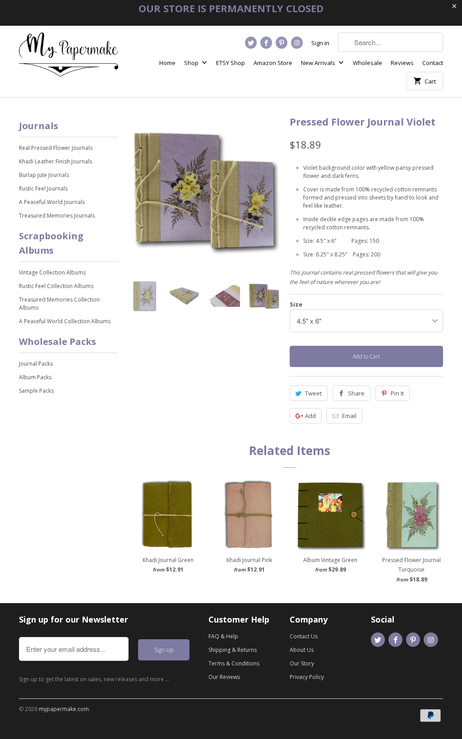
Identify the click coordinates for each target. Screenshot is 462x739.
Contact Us (304, 636)
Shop (192, 63)
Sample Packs (36, 391)
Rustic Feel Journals (43, 188)
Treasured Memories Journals (57, 215)
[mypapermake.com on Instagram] (297, 43)
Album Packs (35, 377)
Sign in (320, 43)
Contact (432, 63)
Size (296, 304)
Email (349, 416)
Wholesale (367, 63)
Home (167, 63)
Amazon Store (273, 63)
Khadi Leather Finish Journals (55, 161)
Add (310, 416)
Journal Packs (36, 363)
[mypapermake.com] (68, 58)
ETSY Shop (230, 63)
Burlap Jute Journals (44, 175)
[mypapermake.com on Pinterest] (281, 43)
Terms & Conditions (233, 663)
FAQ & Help (223, 636)
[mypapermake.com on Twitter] (251, 43)
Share (356, 393)
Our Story (302, 663)
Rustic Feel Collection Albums (56, 286)
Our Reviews (224, 677)
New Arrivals (319, 63)
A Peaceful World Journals (52, 202)
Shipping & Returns (232, 650)
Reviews (402, 63)
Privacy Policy (307, 677)
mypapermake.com (64, 709)
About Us (302, 650)
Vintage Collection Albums (52, 272)
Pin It (397, 393)
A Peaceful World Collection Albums (65, 321)
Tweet (313, 393)
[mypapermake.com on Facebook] (266, 43)
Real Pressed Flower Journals (55, 148)
